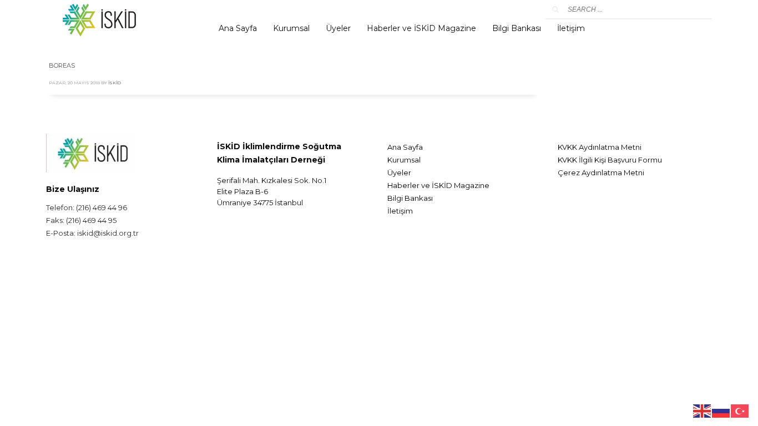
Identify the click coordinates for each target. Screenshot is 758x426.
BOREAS (62, 65)
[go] (555, 9)
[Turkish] (740, 409)
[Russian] (721, 409)
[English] (702, 409)
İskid (114, 82)
